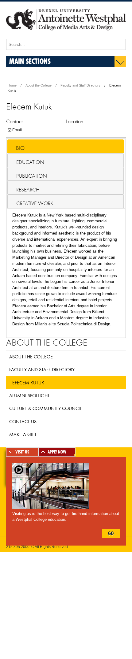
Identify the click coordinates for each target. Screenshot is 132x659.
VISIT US (22, 452)
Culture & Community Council (45, 408)
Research (28, 189)
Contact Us (23, 421)
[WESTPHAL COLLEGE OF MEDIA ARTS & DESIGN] (66, 36)
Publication (31, 175)
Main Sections (30, 61)
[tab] (65, 146)
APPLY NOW (57, 452)
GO (111, 533)
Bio (20, 148)
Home (12, 85)
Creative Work (34, 203)
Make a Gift (23, 434)
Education (30, 162)
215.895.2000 (17, 547)
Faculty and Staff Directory (80, 85)
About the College (38, 85)
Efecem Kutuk (28, 382)
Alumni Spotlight (29, 395)
